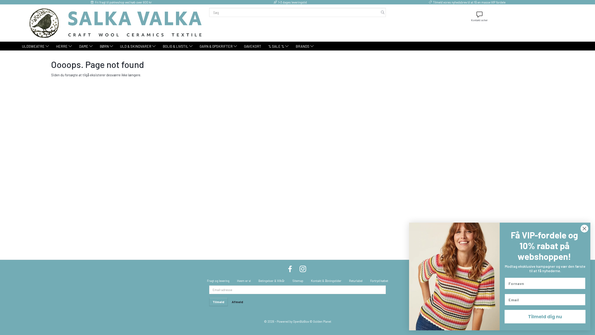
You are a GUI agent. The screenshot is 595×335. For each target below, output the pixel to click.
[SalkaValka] (115, 22)
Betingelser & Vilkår (271, 281)
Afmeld (237, 302)
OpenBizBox (301, 321)
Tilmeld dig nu (545, 316)
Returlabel (356, 281)
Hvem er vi (244, 281)
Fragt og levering (218, 281)
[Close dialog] (584, 228)
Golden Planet (322, 321)
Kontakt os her (479, 20)
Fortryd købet (379, 281)
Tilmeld (218, 302)
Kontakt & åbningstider (326, 281)
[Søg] (383, 12)
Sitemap (297, 281)
